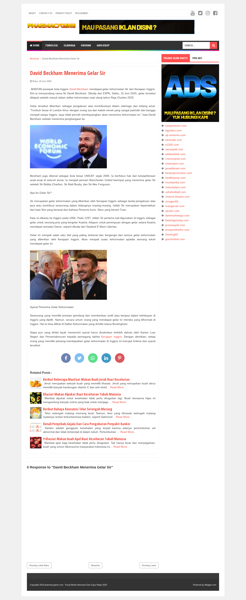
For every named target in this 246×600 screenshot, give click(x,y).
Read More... (118, 387)
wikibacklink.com (175, 154)
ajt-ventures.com (175, 135)
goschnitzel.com (175, 239)
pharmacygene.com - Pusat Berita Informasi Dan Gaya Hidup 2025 (76, 585)
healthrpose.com (175, 177)
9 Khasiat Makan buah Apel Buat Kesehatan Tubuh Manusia (84, 438)
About (32, 13)
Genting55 (171, 234)
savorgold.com (174, 149)
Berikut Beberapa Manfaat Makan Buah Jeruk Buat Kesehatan (86, 379)
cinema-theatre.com (177, 196)
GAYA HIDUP (103, 45)
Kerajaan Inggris (111, 336)
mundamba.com (175, 182)
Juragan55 (171, 201)
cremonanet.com (175, 158)
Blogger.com (210, 585)
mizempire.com (174, 163)
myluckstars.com (175, 187)
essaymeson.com (176, 125)
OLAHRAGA (69, 45)
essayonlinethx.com (177, 229)
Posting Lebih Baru (39, 565)
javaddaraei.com (175, 168)
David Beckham (79, 89)
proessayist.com (175, 225)
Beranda (95, 565)
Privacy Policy (64, 13)
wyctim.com (172, 210)
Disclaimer (81, 13)
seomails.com (173, 139)
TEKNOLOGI (51, 45)
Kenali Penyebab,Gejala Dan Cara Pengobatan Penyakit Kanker (86, 423)
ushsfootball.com (175, 192)
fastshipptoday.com (177, 220)
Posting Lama (149, 565)
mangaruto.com (174, 206)
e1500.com (172, 144)
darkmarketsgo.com (177, 215)
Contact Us (45, 13)
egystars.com (173, 130)
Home (35, 45)
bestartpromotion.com (178, 172)
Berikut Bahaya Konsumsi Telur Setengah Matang (77, 409)
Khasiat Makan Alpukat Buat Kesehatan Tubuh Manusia (82, 394)
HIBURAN (86, 45)
